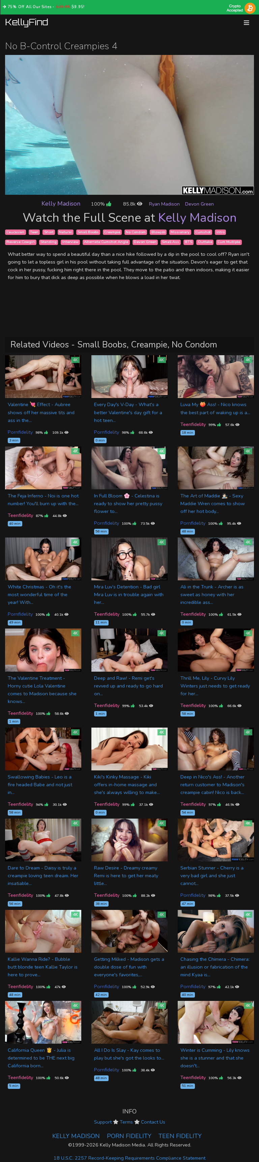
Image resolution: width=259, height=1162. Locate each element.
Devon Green (199, 204)
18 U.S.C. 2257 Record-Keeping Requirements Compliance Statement (129, 1158)
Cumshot (203, 232)
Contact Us (153, 1122)
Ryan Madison (164, 204)
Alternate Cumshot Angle (106, 242)
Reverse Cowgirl (20, 242)
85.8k (130, 204)
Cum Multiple (229, 242)
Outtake (205, 242)
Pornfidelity (20, 432)
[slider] (114, 189)
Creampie (112, 232)
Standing (48, 242)
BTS (188, 242)
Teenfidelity (193, 424)
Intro (221, 232)
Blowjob (158, 232)
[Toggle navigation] (246, 23)
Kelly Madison (60, 204)
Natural (65, 232)
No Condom (136, 232)
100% (98, 204)
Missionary (180, 232)
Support (103, 1122)
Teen (34, 232)
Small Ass (170, 242)
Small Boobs (88, 232)
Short (49, 232)
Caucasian (15, 232)
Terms (126, 1122)
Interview (70, 242)
